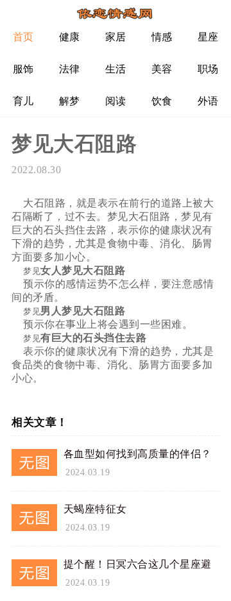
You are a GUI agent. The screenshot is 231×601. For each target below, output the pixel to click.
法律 (69, 68)
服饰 (23, 68)
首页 (23, 36)
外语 (208, 101)
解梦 (69, 101)
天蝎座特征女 (95, 509)
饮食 (162, 101)
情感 (162, 36)
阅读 (115, 101)
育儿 (23, 101)
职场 (208, 68)
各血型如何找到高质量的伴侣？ (138, 453)
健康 (69, 36)
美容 (162, 68)
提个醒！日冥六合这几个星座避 (138, 564)
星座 (208, 36)
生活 (115, 68)
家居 (115, 36)
